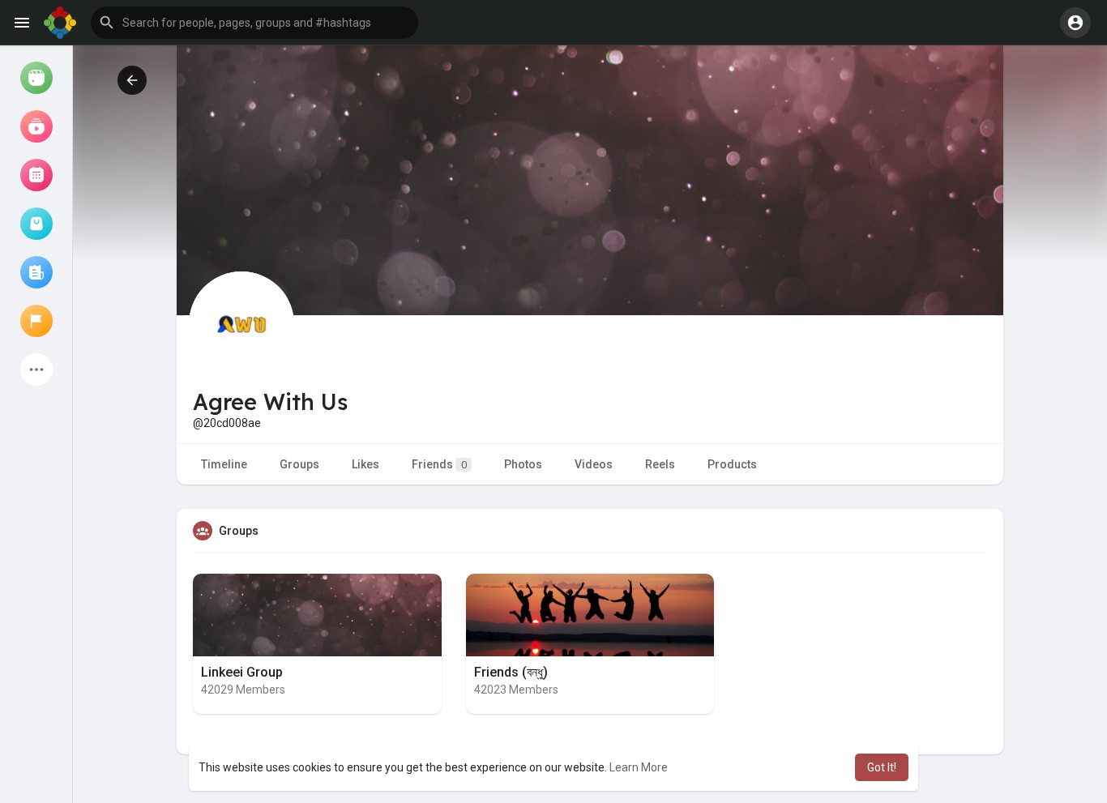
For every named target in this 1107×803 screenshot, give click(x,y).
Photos (523, 464)
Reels (660, 464)
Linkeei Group (242, 672)
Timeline (224, 464)
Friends (439, 464)
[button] (254, 22)
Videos (594, 464)
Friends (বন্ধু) (511, 672)
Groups (299, 464)
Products (732, 464)
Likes (365, 464)
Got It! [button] (881, 767)
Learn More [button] (638, 767)
